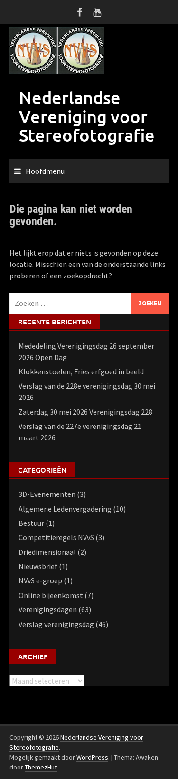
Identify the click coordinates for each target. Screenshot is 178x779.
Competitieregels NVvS (56, 537)
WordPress (92, 757)
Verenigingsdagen (48, 609)
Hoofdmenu (45, 171)
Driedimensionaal (47, 552)
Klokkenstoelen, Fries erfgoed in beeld (81, 371)
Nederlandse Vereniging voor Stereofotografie (87, 116)
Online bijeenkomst (51, 595)
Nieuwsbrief (38, 566)
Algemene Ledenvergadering (65, 508)
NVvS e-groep (40, 580)
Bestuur (31, 523)
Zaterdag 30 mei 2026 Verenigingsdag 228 (85, 412)
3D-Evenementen (47, 494)
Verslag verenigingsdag (56, 624)
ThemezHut (41, 767)
